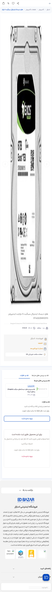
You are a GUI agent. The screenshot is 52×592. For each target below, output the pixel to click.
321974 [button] (24, 328)
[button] (5, 164)
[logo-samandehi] (10, 554)
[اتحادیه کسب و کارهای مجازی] (21, 554)
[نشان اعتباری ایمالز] (31, 554)
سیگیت (39, 328)
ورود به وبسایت (27, 418)
